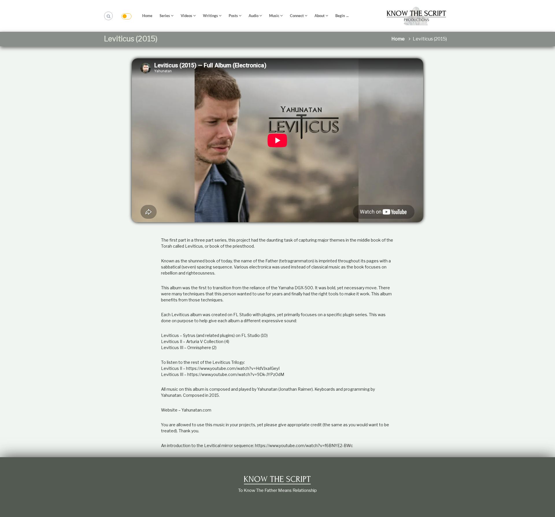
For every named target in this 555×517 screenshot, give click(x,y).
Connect (297, 15)
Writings (210, 15)
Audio (253, 15)
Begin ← (342, 15)
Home (147, 15)
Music (274, 15)
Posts (233, 15)
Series (165, 15)
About (319, 15)
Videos (186, 15)
